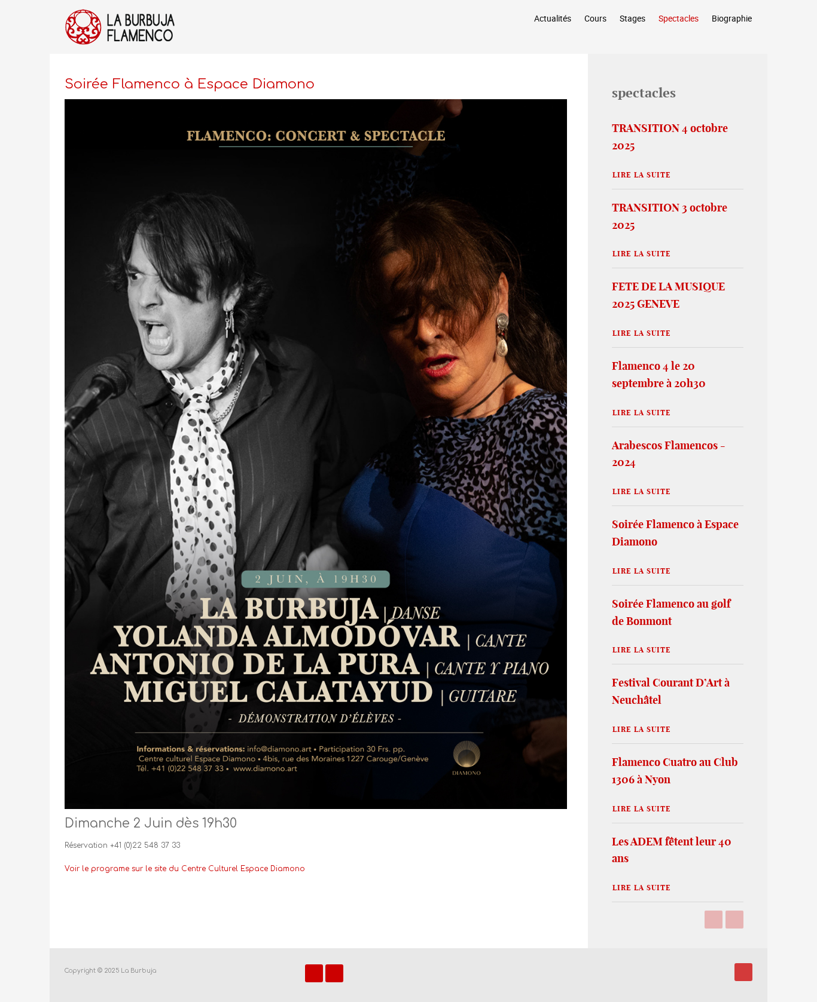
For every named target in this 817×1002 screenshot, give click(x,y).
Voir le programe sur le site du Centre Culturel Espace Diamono (185, 869)
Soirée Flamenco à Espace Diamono (190, 83)
